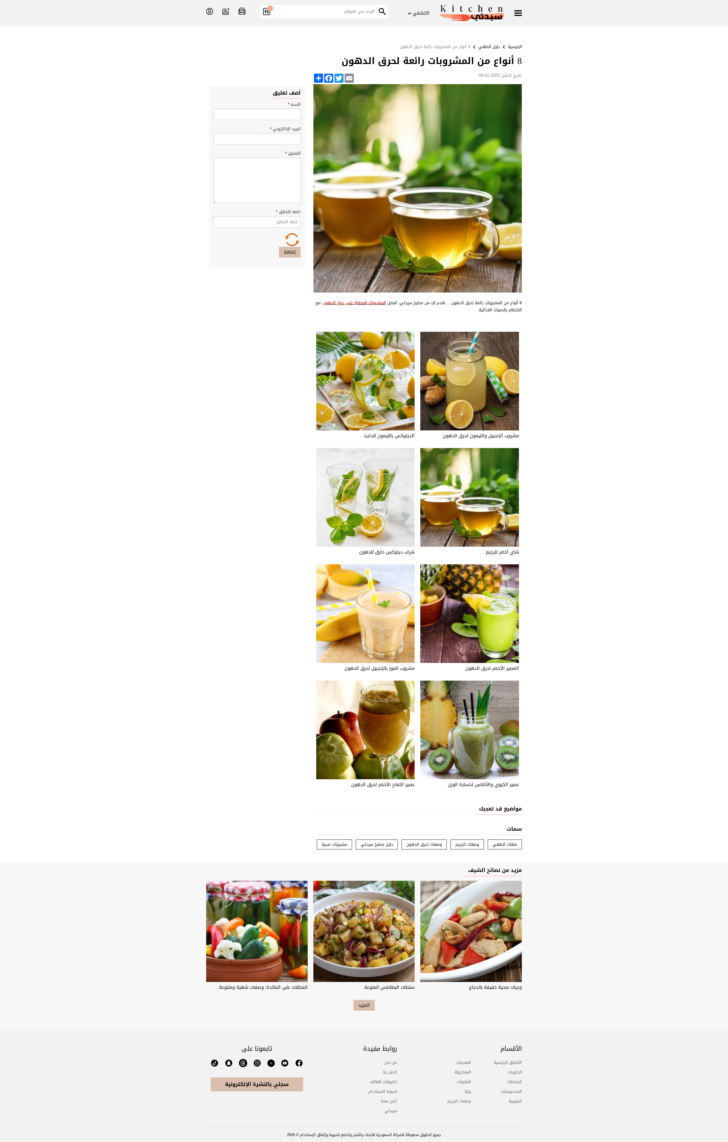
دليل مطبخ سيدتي (377, 844)
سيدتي (390, 1111)
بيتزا (467, 1091)
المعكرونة (462, 1072)
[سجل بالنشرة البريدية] (242, 11)
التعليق (293, 153)
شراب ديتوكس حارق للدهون (387, 552)
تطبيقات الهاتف (383, 1082)
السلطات (514, 1082)
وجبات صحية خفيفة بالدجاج (495, 987)
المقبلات (464, 1082)
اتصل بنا (390, 1072)
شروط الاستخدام (383, 1091)
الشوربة (515, 1101)
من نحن (390, 1062)
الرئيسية (515, 47)
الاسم (294, 104)
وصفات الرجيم (459, 1101)
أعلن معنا (389, 1101)
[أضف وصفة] (225, 11)
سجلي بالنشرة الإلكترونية (257, 1084)
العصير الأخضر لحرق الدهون (492, 668)
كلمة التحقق (288, 212)
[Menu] (518, 13)
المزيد (364, 1005)
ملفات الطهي (505, 844)
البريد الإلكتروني (285, 129)
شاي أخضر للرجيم (502, 552)
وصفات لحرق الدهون (424, 844)
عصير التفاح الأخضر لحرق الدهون (383, 784)
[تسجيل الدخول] (209, 11)
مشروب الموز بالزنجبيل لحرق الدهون (379, 668)
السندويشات (511, 1091)
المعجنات (463, 1062)
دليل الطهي (489, 47)
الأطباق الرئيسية (508, 1062)
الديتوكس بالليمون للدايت (389, 435)
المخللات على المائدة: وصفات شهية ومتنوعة (263, 987)
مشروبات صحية (334, 844)
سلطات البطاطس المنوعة (389, 987)
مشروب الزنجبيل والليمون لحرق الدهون (481, 435)
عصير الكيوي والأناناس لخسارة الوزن (483, 784)
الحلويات (515, 1072)
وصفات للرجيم (467, 844)
